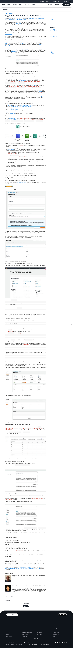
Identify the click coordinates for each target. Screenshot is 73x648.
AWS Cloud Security (10, 630)
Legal (54, 636)
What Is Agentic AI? (10, 626)
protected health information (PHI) (25, 567)
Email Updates (53, 53)
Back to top (36, 638)
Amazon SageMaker (53, 37)
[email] (66, 642)
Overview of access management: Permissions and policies (22, 106)
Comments (20, 19)
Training (23, 624)
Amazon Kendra (18, 23)
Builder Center (40, 622)
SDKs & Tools (39, 624)
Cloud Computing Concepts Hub (12, 628)
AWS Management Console (21, 182)
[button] (14, 5)
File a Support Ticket (57, 624)
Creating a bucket (36, 110)
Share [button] (25, 19)
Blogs (7, 634)
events (6, 568)
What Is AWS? (9, 622)
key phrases (10, 568)
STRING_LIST (33, 85)
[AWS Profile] (70, 1)
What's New (52, 19)
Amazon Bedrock (52, 29)
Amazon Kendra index (22, 43)
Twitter (51, 48)
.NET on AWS (39, 626)
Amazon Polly (52, 34)
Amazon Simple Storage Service (39, 96)
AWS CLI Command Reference (13, 109)
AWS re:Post (55, 626)
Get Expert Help (56, 632)
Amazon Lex (52, 32)
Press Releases (9, 636)
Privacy (7, 644)
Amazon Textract (52, 38)
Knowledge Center (56, 628)
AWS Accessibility (56, 634)
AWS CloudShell (12, 113)
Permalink (14, 19)
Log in (25, 606)
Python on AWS (40, 628)
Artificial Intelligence (9, 13)
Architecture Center (25, 630)
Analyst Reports (25, 634)
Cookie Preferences (19, 644)
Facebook (52, 50)
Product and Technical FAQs (27, 632)
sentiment (34, 568)
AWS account (10, 105)
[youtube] (62, 642)
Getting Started (52, 18)
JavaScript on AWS (40, 634)
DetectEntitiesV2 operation (22, 80)
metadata (28, 32)
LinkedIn (52, 51)
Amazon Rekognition (53, 36)
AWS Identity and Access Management (26, 105)
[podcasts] (64, 642)
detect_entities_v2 (11, 149)
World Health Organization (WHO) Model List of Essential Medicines (16, 49)
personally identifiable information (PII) (18, 568)
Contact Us (55, 622)
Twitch (52, 52)
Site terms (12, 644)
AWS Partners (24, 636)
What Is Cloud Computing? (11, 624)
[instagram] (59, 642)
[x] (54, 642)
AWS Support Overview (57, 630)
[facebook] (55, 642)
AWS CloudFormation (12, 118)
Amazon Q (51, 35)
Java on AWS (39, 630)
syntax (39, 568)
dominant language (28, 568)
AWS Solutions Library (26, 628)
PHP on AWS (39, 632)
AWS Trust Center (25, 626)
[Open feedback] (72, 324)
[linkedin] (57, 642)
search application (14, 51)
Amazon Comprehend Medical (38, 39)
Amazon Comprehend (53, 30)
